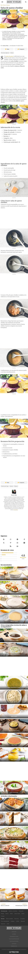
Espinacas (3, 923)
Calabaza (12, 921)
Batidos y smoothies (13, 911)
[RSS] (10, 546)
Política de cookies (14, 941)
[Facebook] (24, 539)
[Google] (4, 539)
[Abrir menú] (2, 1)
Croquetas (22, 918)
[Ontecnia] (14, 952)
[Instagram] (17, 543)
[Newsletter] (17, 546)
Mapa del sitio (14, 946)
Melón (11, 913)
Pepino (7, 913)
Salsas (11, 52)
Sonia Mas (14, 495)
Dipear (16, 486)
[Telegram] (17, 539)
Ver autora (15, 509)
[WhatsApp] (10, 539)
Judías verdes (17, 913)
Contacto (14, 943)
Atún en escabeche (5, 905)
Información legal (14, 936)
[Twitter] (4, 543)
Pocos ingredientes (5, 921)
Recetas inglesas (5, 52)
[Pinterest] (10, 543)
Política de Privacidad (14, 938)
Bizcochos (16, 918)
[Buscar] (25, 1)
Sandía (23, 913)
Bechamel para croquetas (21, 905)
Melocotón (21, 911)
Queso (11, 486)
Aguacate (23, 921)
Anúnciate (14, 931)
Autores (14, 934)
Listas (8, 923)
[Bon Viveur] (14, 2)
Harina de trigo (4, 486)
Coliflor (17, 921)
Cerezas (2, 916)
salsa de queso (9, 56)
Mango (2, 913)
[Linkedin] (24, 543)
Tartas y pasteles (9, 918)
